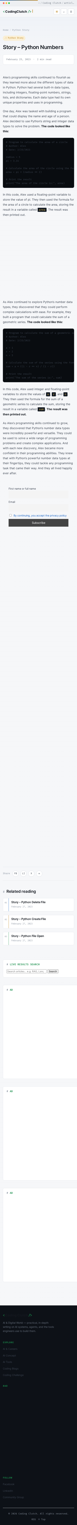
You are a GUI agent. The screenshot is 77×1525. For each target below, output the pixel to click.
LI (23, 873)
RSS (34, 1519)
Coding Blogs (10, 1368)
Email (12, 501)
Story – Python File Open (27, 936)
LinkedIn (8, 1490)
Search (53, 971)
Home (6, 30)
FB (15, 873)
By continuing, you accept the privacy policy (40, 515)
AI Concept (9, 1355)
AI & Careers (10, 1348)
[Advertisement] (38, 259)
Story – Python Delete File (28, 902)
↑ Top (41, 1519)
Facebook (9, 1484)
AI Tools (7, 1361)
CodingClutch (17, 12)
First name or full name (22, 488)
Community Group (13, 1497)
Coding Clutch (17, 1315)
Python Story (20, 30)
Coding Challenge (13, 1374)
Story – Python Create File (28, 919)
